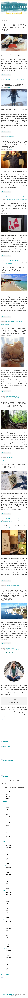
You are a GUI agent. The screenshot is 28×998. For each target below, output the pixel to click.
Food (11, 397)
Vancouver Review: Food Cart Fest (14, 465)
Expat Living (11, 79)
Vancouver (24, 397)
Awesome (8, 260)
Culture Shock (8, 199)
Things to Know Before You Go (21, 199)
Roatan (17, 321)
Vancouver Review (13, 399)
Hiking (8, 458)
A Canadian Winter (12, 85)
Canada (7, 79)
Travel (21, 262)
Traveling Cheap (19, 649)
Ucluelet (24, 262)
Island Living (19, 196)
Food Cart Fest (16, 520)
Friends (10, 518)
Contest (11, 322)
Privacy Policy (5, 974)
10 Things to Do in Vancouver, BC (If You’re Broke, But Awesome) (14, 595)
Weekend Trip (10, 263)
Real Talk (12, 136)
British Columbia (11, 262)
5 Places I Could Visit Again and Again (14, 269)
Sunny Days (3, 324)
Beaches (8, 322)
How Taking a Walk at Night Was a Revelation (14, 145)
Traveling (16, 260)
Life (17, 79)
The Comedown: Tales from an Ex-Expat (14, 27)
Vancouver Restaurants (5, 399)
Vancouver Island (4, 263)
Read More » (6, 74)
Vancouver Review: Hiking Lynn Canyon (14, 404)
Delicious (8, 397)
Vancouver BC (17, 396)
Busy (7, 586)
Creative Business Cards (18, 322)
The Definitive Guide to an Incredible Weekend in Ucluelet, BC (14, 207)
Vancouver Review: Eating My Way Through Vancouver (14, 331)
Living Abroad (21, 79)
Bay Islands (8, 321)
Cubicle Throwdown (14, 8)
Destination (17, 262)
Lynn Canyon (12, 458)
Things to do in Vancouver (17, 397)
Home (15, 79)
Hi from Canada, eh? (13, 525)
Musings (7, 81)
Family (10, 586)
